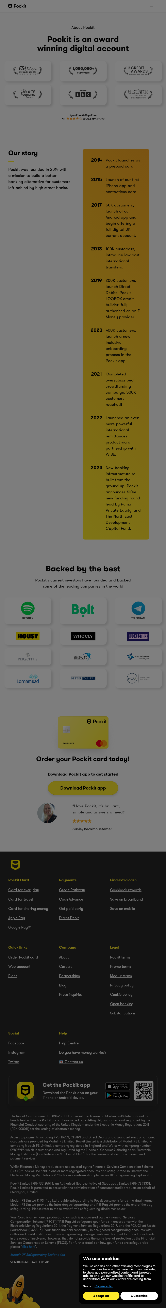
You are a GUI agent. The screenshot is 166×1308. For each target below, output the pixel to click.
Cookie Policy (104, 1286)
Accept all (101, 1296)
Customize (139, 1296)
